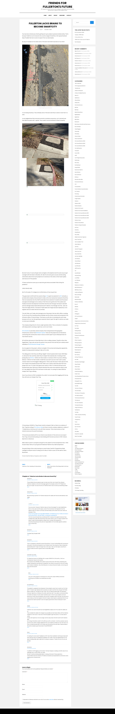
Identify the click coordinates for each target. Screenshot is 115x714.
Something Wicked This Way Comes (81, 376)
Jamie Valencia (78, 244)
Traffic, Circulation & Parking (80, 414)
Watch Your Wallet (43, 455)
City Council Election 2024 (80, 143)
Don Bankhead (77, 165)
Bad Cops (76, 109)
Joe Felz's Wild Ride (78, 256)
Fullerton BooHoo (78, 205)
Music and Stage (78, 294)
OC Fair (76, 311)
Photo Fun (77, 337)
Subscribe (62, 15)
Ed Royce (76, 177)
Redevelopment (78, 349)
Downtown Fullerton (79, 169)
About (50, 15)
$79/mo (32, 357)
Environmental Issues (79, 181)
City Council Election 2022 (80, 141)
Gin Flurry (76, 227)
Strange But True (78, 381)
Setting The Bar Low (79, 357)
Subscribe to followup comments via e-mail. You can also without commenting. (43, 699)
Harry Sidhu (77, 234)
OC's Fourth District (78, 316)
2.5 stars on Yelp (39, 427)
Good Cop (77, 229)
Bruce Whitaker (78, 126)
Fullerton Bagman (78, 474)
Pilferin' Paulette (78, 340)
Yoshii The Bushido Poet (79, 462)
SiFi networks (25, 330)
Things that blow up (78, 407)
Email (23, 689)
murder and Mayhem (79, 292)
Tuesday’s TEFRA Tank (79, 34)
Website (24, 694)
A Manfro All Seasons (79, 90)
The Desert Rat (78, 457)
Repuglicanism (77, 352)
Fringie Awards (77, 198)
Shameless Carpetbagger (80, 361)
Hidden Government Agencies (80, 237)
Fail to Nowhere (78, 41)
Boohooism (77, 121)
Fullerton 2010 (77, 203)
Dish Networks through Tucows (36, 344)
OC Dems (76, 309)
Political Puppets (78, 345)
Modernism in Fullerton (79, 285)
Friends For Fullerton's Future (57, 5)
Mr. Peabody (77, 453)
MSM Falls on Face (78, 289)
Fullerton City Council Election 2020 (82, 215)
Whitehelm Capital (40, 332)
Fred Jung (77, 193)
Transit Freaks (77, 417)
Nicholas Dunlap (78, 299)
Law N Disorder (77, 265)
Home (45, 15)
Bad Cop (76, 107)
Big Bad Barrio (77, 114)
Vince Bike (77, 431)
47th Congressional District (80, 85)
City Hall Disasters (78, 148)
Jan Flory (76, 246)
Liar (75, 270)
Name (23, 684)
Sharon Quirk (77, 366)
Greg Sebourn (77, 232)
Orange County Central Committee (81, 321)
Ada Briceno (77, 97)
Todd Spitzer (77, 409)
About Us (76, 95)
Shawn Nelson (77, 369)
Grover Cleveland (78, 450)
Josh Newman (77, 263)
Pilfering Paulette (78, 342)
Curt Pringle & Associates (80, 157)
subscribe (51, 699)
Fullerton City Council (79, 208)
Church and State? (78, 138)
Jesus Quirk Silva (78, 253)
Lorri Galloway (77, 280)
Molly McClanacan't (78, 287)
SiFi (61, 296)
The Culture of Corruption (80, 393)
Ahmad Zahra (77, 100)
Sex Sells (76, 359)
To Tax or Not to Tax (79, 37)
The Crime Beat (78, 390)
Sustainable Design (78, 383)
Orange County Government (80, 323)
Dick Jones (77, 162)
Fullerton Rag (77, 483)
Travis (76, 421)
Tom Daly (76, 412)
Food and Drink (77, 186)
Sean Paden (77, 468)
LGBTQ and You (78, 268)
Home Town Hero (78, 239)
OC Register (77, 313)
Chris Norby (77, 133)
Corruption (77, 150)
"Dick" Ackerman (78, 83)
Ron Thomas (77, 354)
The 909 (76, 385)
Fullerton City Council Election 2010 (82, 213)
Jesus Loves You (78, 251)
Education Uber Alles (79, 179)
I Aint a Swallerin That (79, 241)
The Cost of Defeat (78, 388)
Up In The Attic (78, 426)
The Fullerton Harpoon (79, 448)
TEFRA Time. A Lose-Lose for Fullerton (82, 39)
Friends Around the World (79, 196)
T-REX (76, 469)
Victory (76, 429)
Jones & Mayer (77, 261)
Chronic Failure (77, 136)
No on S (76, 304)
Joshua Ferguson (78, 465)
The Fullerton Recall (78, 395)
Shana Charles (77, 364)
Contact (69, 15)
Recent (55, 15)
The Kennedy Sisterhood (79, 397)
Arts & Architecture (78, 105)
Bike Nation (77, 119)
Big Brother (77, 117)
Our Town (76, 325)
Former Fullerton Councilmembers (81, 189)
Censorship (77, 131)
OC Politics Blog (78, 485)
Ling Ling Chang (78, 275)
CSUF (76, 155)
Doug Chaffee (77, 167)
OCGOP (76, 318)
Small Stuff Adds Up (30, 455)
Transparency (36, 455)
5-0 (46, 296)
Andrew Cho (77, 102)
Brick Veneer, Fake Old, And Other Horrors (82, 124)
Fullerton (76, 201)
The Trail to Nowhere (79, 402)
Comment (24, 671)
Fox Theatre (77, 191)
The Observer (77, 400)
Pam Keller (77, 328)
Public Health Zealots (79, 347)
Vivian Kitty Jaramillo (79, 433)
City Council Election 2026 (80, 145)
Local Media (77, 277)
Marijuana (76, 282)
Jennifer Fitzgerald (78, 249)
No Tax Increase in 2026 (79, 32)
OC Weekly (77, 488)
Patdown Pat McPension (79, 335)
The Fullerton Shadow (79, 451)
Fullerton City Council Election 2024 (82, 217)
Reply (28, 498)
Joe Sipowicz (77, 454)
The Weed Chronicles (79, 405)
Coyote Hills (77, 153)
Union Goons (77, 424)
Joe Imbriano (77, 258)
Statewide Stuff (78, 378)
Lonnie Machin (77, 472)
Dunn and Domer (78, 174)
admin (76, 445)
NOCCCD (76, 306)
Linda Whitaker (77, 273)
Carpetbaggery (78, 129)
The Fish (76, 471)
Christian (76, 459)
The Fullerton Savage (79, 463)
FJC (75, 184)
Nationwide (77, 297)
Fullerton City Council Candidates (81, 210)
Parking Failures (78, 330)
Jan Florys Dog (77, 456)
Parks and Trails (78, 333)
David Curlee (77, 466)
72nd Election (77, 88)
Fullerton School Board (79, 222)
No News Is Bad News (79, 301)
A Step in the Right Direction (80, 93)
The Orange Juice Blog (79, 490)
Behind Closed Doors (79, 112)
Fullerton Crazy (78, 220)
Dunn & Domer (77, 172)
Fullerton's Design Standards (80, 225)
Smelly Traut (77, 373)
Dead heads (77, 160)
